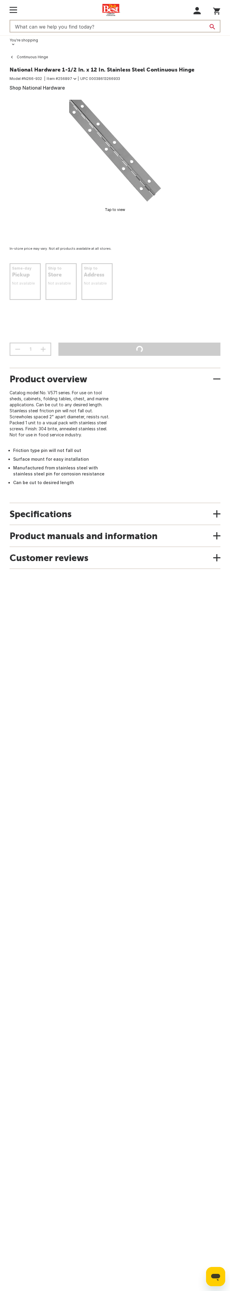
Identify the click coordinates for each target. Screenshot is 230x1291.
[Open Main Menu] (13, 10)
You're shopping (24, 40)
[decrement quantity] (17, 349)
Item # (59, 78)
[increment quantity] (43, 349)
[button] (197, 10)
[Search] (212, 26)
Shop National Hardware (37, 88)
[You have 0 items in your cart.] (216, 10)
